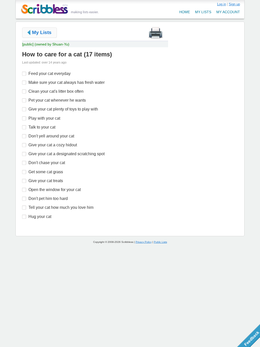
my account (228, 12)
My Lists (42, 32)
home (184, 12)
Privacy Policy (144, 242)
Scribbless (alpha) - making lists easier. (60, 9)
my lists (203, 12)
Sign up (234, 4)
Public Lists (160, 242)
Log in (221, 4)
